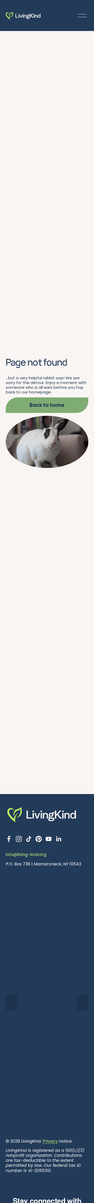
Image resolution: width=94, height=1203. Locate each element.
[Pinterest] (39, 839)
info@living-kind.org (26, 854)
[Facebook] (9, 839)
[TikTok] (29, 839)
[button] (11, 1002)
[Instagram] (19, 839)
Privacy (50, 1141)
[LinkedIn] (58, 839)
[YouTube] (48, 839)
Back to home (47, 405)
